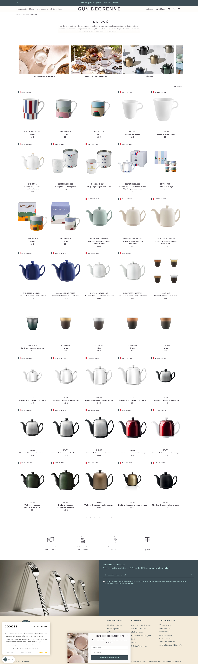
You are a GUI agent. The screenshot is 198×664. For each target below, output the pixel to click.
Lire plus (99, 34)
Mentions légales (155, 661)
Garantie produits (113, 629)
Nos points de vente (138, 629)
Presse (133, 643)
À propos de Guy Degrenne (141, 625)
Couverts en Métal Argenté (141, 636)
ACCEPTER (42, 652)
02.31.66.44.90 (164, 639)
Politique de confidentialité (172, 661)
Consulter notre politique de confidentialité (19, 645)
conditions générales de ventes (135, 661)
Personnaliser (26, 652)
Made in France (137, 632)
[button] (8, 659)
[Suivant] (111, 518)
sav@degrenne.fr (165, 635)
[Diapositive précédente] (17, 2)
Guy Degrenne (25, 661)
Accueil (19, 14)
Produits (26, 14)
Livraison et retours (114, 625)
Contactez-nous (165, 625)
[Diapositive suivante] (179, 2)
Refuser (10, 652)
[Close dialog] (128, 635)
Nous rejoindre (164, 629)
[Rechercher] (169, 8)
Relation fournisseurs (139, 646)
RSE (133, 639)
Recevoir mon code (109, 658)
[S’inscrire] (190, 575)
